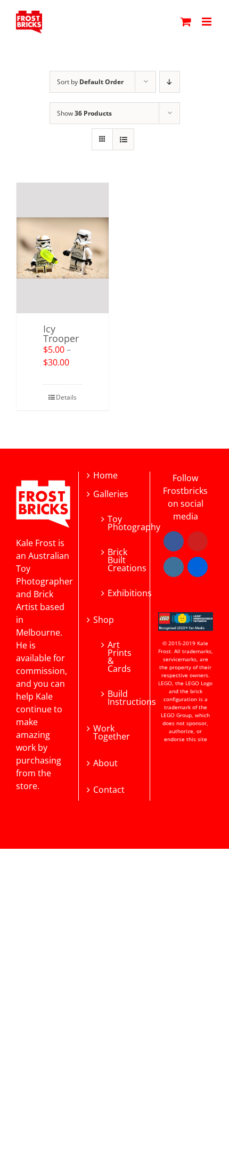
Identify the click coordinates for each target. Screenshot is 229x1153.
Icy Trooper (61, 333)
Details (66, 397)
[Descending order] (169, 82)
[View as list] (123, 139)
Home (105, 476)
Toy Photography (119, 522)
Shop (103, 620)
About (105, 763)
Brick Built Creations (119, 559)
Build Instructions (119, 697)
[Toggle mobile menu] (207, 21)
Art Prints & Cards (119, 656)
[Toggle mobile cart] (186, 21)
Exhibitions (119, 592)
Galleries (110, 494)
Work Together (111, 733)
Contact (109, 790)
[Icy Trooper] (63, 248)
